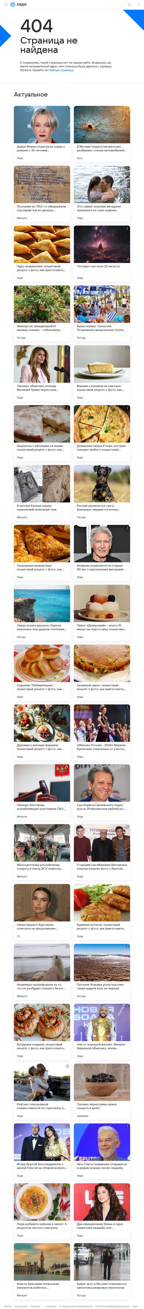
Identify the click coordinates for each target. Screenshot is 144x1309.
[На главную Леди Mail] (20, 4)
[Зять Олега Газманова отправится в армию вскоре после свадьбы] (102, 1151)
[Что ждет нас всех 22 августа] (102, 254)
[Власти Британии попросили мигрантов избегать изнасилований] (42, 1271)
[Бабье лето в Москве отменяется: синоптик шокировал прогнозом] (102, 1271)
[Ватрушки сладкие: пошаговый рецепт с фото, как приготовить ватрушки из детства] (42, 1032)
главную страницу (60, 70)
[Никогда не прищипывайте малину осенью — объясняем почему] (42, 313)
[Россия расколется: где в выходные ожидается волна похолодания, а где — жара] (102, 493)
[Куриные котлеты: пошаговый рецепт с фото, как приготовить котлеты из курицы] (102, 912)
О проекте (51, 1306)
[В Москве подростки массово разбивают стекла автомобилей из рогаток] (102, 134)
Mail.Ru (8, 1306)
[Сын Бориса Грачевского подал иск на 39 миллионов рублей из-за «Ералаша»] (102, 792)
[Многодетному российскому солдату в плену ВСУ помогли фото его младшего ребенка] (42, 852)
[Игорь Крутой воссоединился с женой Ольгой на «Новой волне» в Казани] (42, 1151)
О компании (21, 1306)
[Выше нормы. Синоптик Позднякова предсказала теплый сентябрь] (102, 313)
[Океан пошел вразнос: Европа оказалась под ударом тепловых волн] (42, 613)
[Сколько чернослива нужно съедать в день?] (102, 1092)
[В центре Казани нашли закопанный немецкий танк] (42, 493)
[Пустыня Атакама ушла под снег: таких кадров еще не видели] (102, 972)
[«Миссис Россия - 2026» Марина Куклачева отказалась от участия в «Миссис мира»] (102, 732)
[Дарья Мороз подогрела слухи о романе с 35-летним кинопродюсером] (42, 134)
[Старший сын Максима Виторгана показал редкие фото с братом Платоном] (102, 852)
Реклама (35, 1306)
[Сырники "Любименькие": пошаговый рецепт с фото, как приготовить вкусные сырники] (42, 673)
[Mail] (12, 4)
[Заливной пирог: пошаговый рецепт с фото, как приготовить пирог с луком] (102, 673)
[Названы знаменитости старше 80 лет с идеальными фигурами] (102, 553)
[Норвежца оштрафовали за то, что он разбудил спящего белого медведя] (42, 972)
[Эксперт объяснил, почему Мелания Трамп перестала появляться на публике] (42, 373)
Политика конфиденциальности (112, 1306)
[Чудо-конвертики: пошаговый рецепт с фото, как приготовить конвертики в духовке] (42, 254)
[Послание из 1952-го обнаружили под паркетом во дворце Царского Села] (42, 194)
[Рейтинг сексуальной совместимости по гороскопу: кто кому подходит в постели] (42, 1092)
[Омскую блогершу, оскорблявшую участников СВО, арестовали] (42, 792)
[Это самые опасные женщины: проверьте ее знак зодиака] (102, 194)
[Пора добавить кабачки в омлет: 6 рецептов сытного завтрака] (42, 1211)
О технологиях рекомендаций (76, 1306)
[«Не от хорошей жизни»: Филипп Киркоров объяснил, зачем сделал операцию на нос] (102, 1032)
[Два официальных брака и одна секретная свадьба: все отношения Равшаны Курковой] (102, 1211)
